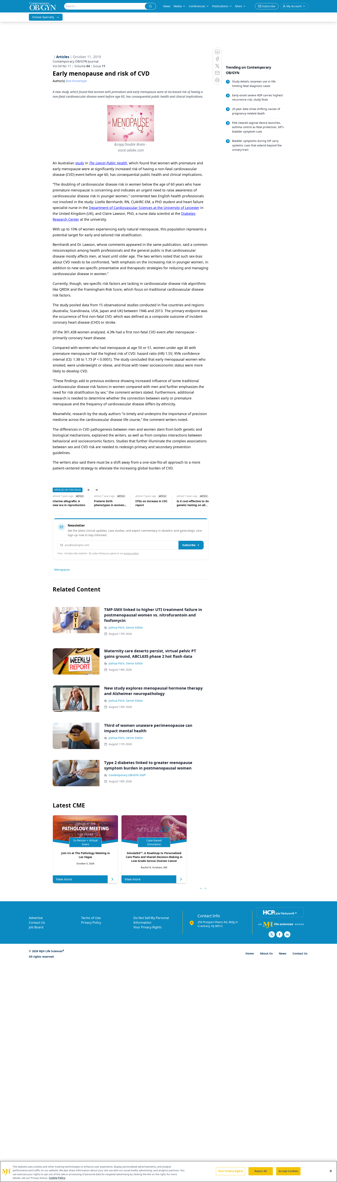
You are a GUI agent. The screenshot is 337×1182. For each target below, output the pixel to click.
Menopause (62, 569)
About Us (266, 953)
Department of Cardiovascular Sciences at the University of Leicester (144, 207)
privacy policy (131, 553)
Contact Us (37, 922)
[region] (168, 1171)
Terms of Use (91, 918)
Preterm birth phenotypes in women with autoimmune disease (68, 503)
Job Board (36, 927)
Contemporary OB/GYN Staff (127, 775)
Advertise (36, 918)
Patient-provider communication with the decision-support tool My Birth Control (193, 503)
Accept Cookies (288, 1171)
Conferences (197, 6)
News (166, 6)
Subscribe (188, 545)
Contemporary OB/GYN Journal (75, 61)
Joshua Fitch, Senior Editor (126, 627)
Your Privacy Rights (147, 927)
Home (250, 953)
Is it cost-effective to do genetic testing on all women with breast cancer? (151, 503)
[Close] (330, 1171)
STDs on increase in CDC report (110, 503)
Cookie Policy (57, 1178)
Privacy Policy (91, 922)
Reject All (261, 1171)
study (79, 163)
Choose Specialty (43, 17)
